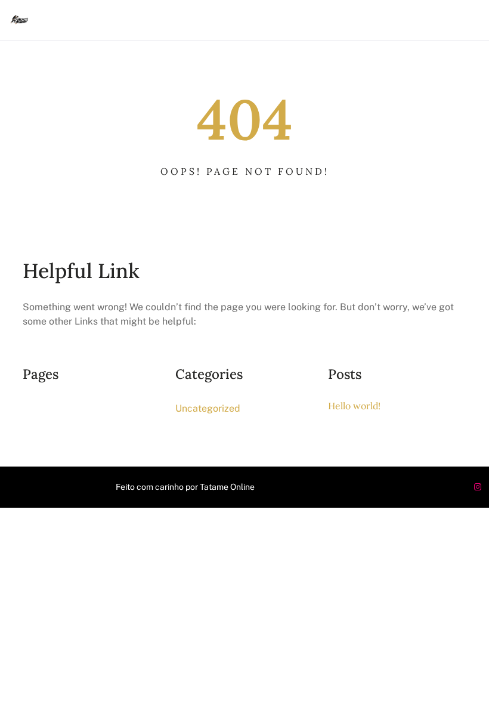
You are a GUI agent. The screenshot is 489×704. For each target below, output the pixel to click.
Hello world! (354, 406)
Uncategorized (207, 408)
